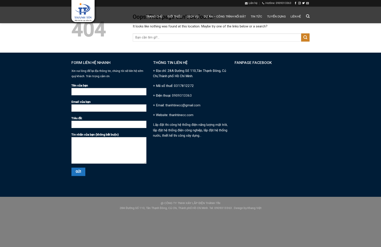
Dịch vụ (193, 16)
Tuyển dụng (276, 16)
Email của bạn (81, 101)
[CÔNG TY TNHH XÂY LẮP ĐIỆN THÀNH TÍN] (83, 12)
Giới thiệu (174, 16)
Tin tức (256, 16)
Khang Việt (254, 208)
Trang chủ (154, 16)
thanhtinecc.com (181, 115)
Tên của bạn (79, 85)
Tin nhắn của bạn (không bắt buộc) (95, 134)
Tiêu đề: (76, 118)
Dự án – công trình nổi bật (225, 16)
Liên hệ (296, 16)
